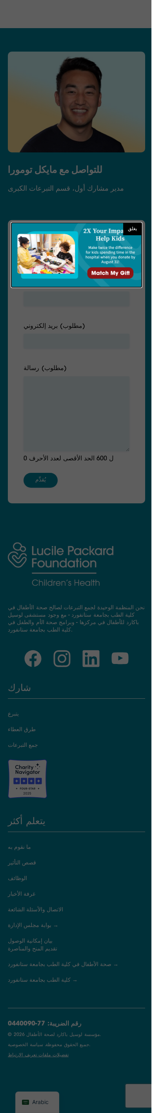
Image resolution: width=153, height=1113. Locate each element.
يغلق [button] (132, 229)
